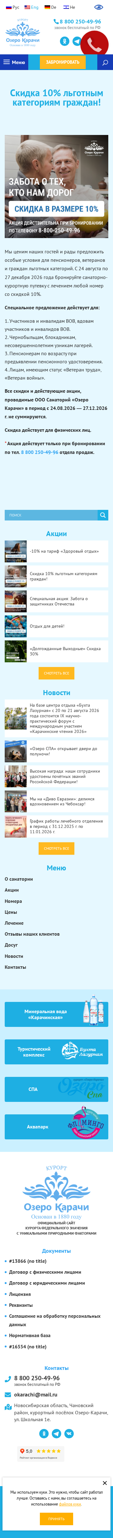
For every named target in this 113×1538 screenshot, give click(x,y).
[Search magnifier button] (103, 515)
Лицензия (20, 1294)
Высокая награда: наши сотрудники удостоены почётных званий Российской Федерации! (65, 776)
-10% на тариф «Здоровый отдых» (64, 551)
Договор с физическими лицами (45, 1272)
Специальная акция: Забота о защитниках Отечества (59, 601)
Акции (12, 890)
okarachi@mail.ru (35, 1394)
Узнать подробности (33, 40)
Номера (13, 901)
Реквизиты (21, 1305)
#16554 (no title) (27, 1346)
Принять (56, 1518)
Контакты (15, 967)
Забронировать (62, 62)
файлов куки (70, 1504)
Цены (11, 912)
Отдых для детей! (47, 626)
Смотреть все (56, 673)
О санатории (19, 879)
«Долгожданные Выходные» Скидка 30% (65, 651)
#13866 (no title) (27, 1261)
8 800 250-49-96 (39, 452)
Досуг (11, 945)
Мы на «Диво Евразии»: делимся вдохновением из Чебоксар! (62, 801)
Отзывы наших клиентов (32, 934)
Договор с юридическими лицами (47, 1283)
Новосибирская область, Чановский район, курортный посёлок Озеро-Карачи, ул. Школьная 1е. (61, 1412)
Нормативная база (30, 1335)
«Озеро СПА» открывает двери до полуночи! (63, 751)
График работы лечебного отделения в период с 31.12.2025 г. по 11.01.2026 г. (66, 826)
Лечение (14, 923)
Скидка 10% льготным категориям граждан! (63, 576)
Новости (14, 956)
